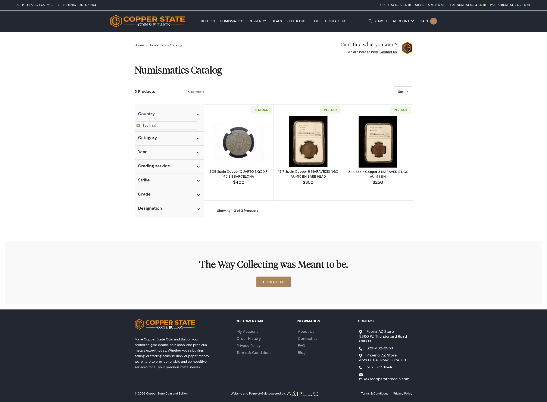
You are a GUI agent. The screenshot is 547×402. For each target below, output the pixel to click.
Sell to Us (296, 21)
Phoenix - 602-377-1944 (79, 5)
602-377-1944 (379, 367)
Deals (277, 21)
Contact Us (335, 21)
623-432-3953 (379, 348)
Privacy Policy (249, 345)
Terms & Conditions (254, 352)
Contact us (388, 52)
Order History (249, 338)
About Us (306, 331)
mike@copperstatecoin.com (384, 379)
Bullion (208, 21)
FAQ (301, 345)
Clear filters (196, 92)
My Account (247, 331)
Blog (314, 21)
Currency (257, 21)
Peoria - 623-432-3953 (37, 5)
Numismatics (231, 21)
